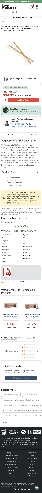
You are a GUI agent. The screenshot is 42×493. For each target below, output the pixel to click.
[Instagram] (25, 489)
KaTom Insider (31, 473)
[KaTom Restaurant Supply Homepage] (9, 6)
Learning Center (32, 458)
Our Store (32, 470)
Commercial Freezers (30, 395)
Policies (32, 456)
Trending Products (12, 467)
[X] (18, 489)
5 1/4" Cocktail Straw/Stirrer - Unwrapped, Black (11, 317)
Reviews (32, 476)
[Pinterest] (22, 489)
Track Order (11, 470)
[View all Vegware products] (21, 226)
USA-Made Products (11, 464)
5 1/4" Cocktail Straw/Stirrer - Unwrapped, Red (32, 317)
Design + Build (11, 453)
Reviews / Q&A (30, 134)
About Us (32, 461)
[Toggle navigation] (4, 12)
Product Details (10, 172)
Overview (9, 134)
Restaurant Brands (12, 456)
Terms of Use (13, 486)
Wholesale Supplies (12, 458)
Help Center (32, 453)
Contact (31, 467)
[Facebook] (15, 489)
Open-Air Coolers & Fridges (11, 395)
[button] (32, 7)
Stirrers (5, 22)
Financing (12, 476)
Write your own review (21, 378)
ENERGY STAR (11, 461)
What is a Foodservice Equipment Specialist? (24, 126)
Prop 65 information (14, 282)
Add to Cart (23, 100)
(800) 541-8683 (19, 124)
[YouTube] (29, 489)
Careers (31, 464)
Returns (11, 473)
